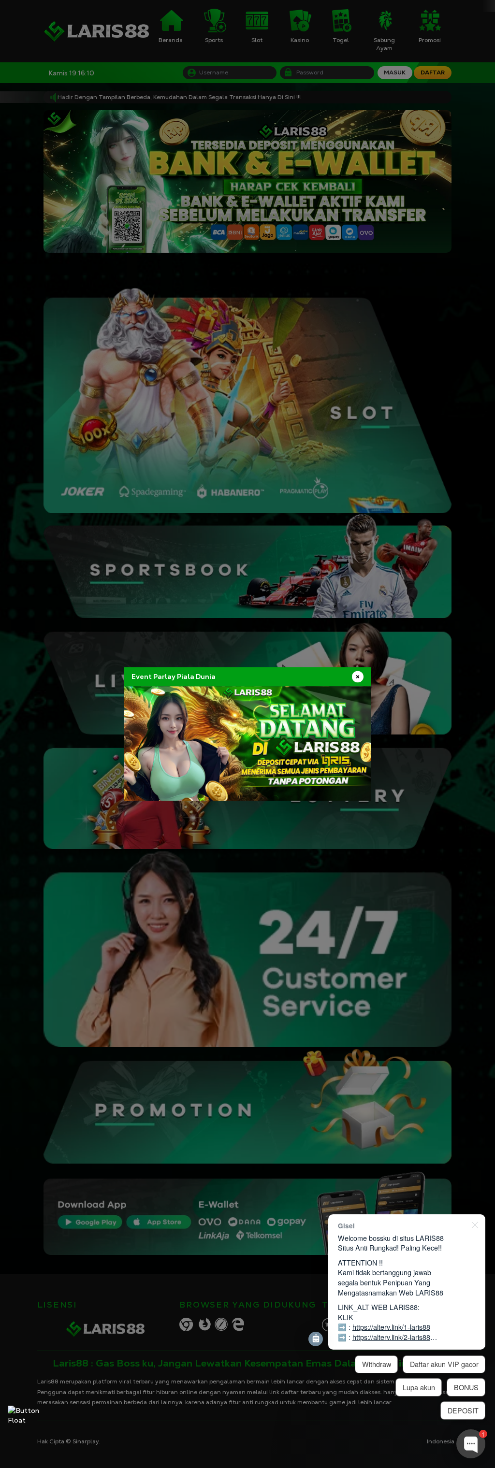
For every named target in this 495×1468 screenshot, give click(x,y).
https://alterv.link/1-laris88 (391, 1327)
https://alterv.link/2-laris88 (391, 1337)
